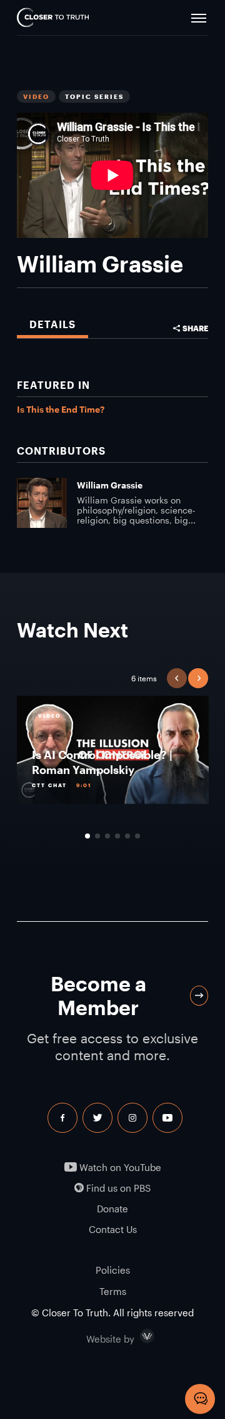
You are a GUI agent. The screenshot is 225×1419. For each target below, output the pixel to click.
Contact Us (113, 1229)
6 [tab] (137, 836)
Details (52, 324)
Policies (113, 1270)
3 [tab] (107, 836)
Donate (112, 1209)
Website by (137, 1336)
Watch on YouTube (119, 1167)
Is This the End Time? (60, 409)
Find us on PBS (117, 1188)
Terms (112, 1291)
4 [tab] (117, 836)
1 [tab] (87, 836)
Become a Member (98, 995)
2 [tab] (97, 836)
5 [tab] (127, 836)
